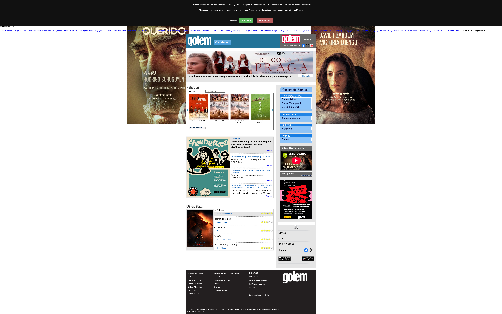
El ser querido (287, 173)
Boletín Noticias (286, 244)
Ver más (269, 151)
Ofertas (282, 233)
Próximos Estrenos (222, 280)
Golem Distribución (291, 46)
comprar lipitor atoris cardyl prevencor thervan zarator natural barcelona (105, 30)
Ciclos (281, 238)
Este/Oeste (219, 236)
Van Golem (266, 157)
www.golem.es (6, 30)
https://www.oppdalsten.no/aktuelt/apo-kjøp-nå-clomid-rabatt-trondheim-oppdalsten (184, 30)
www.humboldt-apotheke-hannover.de (58, 30)
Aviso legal (253, 277)
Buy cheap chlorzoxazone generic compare (299, 30)
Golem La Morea (266, 186)
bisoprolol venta (20, 30)
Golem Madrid (236, 172)
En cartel (217, 277)
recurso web (143, 30)
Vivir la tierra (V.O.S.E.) (225, 244)
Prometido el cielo (222, 219)
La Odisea (219, 210)
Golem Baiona (236, 138)
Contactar (253, 288)
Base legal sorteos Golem (259, 295)
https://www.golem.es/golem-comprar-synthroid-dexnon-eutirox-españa (250, 30)
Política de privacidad (258, 280)
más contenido (35, 30)
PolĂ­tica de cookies (257, 284)
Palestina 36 (220, 227)
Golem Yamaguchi (237, 157)
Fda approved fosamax (450, 30)
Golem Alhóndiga (253, 157)
